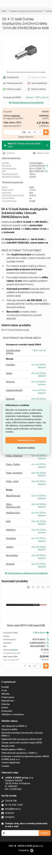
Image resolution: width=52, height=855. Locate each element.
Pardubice (11, 538)
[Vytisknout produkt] (28, 587)
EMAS (3, 11)
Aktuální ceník (7, 746)
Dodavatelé (6, 711)
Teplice (9, 547)
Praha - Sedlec (13, 464)
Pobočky (5, 704)
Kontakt (5, 687)
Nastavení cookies (26, 448)
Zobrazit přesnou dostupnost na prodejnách (28, 573)
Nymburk (10, 564)
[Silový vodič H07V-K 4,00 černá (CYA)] (26, 603)
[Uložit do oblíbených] (38, 587)
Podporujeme (7, 697)
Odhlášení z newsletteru (12, 714)
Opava (9, 373)
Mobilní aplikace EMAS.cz (13, 749)
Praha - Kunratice (14, 473)
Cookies (5, 766)
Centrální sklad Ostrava (13, 351)
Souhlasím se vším (26, 440)
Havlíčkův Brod (13, 512)
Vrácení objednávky (10, 762)
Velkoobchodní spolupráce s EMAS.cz (19, 753)
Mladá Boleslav (13, 495)
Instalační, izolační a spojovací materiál (26, 11)
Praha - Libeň (12, 481)
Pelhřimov (10, 530)
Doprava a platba (9, 729)
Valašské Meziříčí (14, 390)
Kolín (8, 521)
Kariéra (4, 707)
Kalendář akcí (7, 700)
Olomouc (10, 381)
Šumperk (10, 398)
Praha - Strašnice (14, 455)
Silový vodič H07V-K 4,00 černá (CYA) (26, 625)
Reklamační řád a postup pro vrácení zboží (21, 739)
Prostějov (10, 364)
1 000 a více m (39, 632)
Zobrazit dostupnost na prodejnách (28, 102)
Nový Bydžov (12, 555)
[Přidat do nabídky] (47, 587)
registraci (14, 650)
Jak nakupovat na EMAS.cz (14, 726)
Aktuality (5, 693)
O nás (4, 690)
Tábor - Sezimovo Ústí (13, 505)
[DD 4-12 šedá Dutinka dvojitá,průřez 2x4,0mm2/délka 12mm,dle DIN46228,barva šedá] (26, 52)
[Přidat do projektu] (43, 587)
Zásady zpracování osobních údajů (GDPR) (21, 742)
